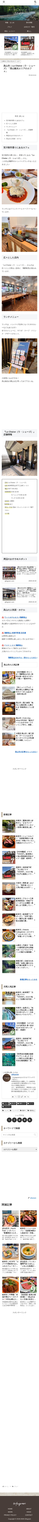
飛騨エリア (22, 1103)
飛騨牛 (24, 1110)
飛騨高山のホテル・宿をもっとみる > (22, 658)
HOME (10, 1509)
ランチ (6, 1110)
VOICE (29, 1512)
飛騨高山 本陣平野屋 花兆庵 (15, 633)
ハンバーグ (15, 1110)
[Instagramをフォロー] (19, 1096)
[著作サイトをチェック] (12, 1096)
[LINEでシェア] (24, 1120)
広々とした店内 (11, 123)
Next (37, 46)
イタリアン (7, 1106)
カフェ (31, 1103)
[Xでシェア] (9, 1120)
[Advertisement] (19, 94)
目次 (16, 116)
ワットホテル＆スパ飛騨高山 (15, 617)
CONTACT (28, 1515)
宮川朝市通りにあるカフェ (15, 120)
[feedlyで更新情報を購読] (25, 1096)
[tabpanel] (11, 46)
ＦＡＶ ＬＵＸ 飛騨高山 (13, 645)
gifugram (15, 1074)
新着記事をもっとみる (28, 979)
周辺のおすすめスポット (14, 135)
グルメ (6, 1103)
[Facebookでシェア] (14, 1120)
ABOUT (28, 1509)
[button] (29, 1120)
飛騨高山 (32, 1110)
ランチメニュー (11, 127)
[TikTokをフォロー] (22, 1096)
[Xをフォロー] (16, 1096)
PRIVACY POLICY (10, 1515)
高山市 (14, 1103)
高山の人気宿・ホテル (13, 139)
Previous (2, 46)
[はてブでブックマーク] (19, 1120)
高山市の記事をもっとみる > (26, 752)
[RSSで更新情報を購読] (28, 1096)
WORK (10, 1512)
